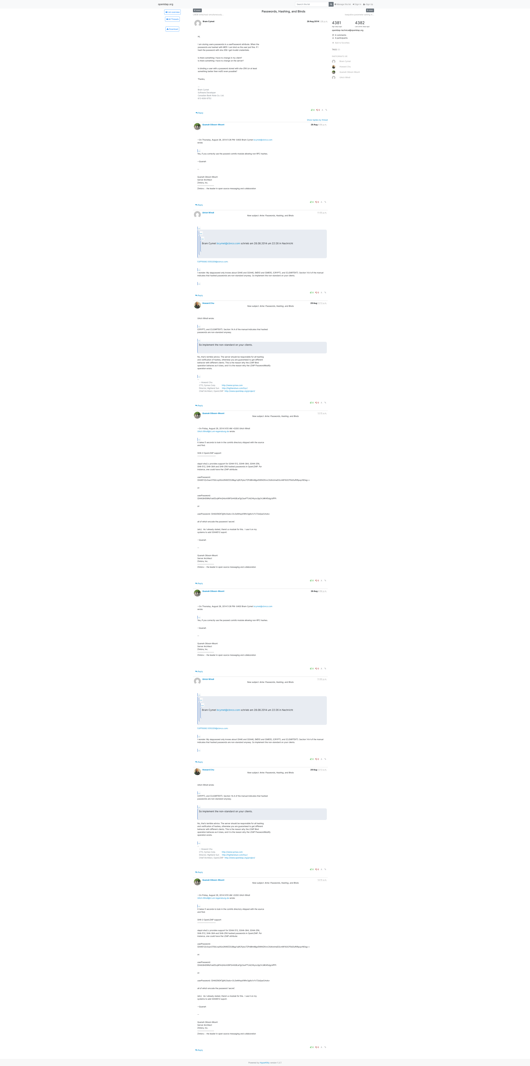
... (199, 150)
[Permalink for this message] (326, 110)
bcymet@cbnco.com (263, 140)
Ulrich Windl (208, 212)
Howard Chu (208, 303)
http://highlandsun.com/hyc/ (235, 388)
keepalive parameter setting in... (359, 14)
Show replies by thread (317, 120)
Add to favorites (342, 43)
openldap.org (165, 4)
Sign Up (369, 4)
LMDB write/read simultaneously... (208, 14)
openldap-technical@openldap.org (347, 30)
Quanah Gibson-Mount (213, 124)
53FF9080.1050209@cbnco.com (212, 261)
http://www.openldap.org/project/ (240, 391)
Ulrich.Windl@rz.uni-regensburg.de (213, 431)
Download (173, 29)
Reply (200, 113)
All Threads (173, 19)
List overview (173, 12)
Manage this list (343, 4)
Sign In (357, 4)
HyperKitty (265, 1062)
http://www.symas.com (232, 385)
